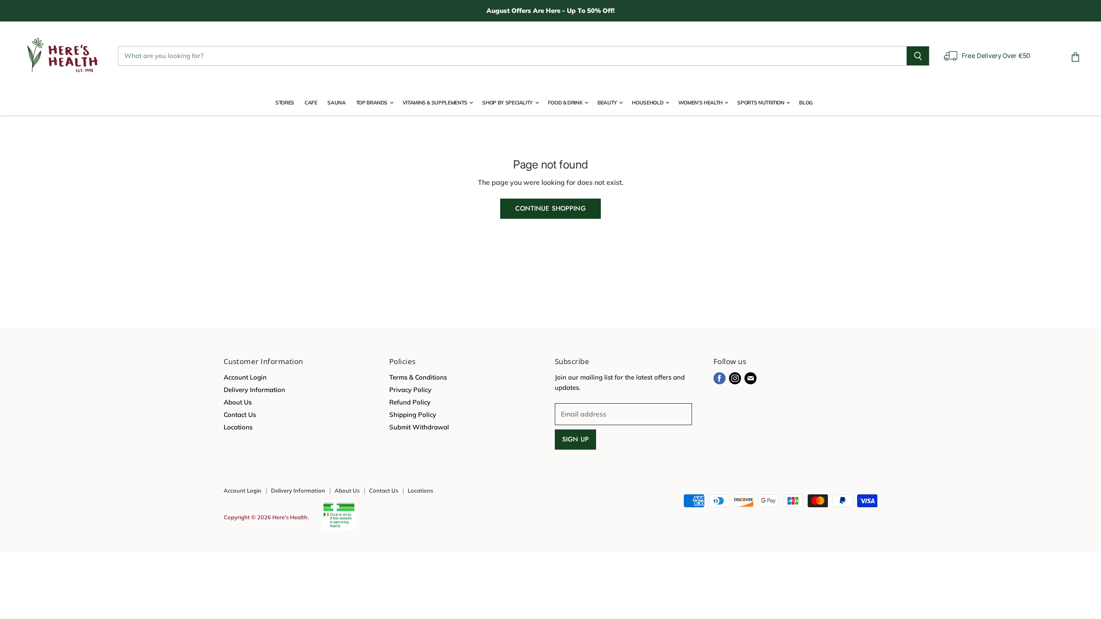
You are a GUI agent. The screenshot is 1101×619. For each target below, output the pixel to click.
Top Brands (372, 102)
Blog (806, 102)
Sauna (336, 102)
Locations (238, 427)
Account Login (245, 377)
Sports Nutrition (761, 102)
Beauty (607, 102)
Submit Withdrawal (419, 427)
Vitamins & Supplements (436, 102)
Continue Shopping (550, 208)
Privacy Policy (410, 390)
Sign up (575, 439)
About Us (238, 402)
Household (648, 102)
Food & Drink (566, 102)
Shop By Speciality (508, 102)
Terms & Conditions (418, 377)
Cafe (310, 102)
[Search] (918, 56)
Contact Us (240, 415)
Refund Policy (410, 402)
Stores (284, 102)
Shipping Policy (412, 415)
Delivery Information (254, 390)
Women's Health (701, 102)
